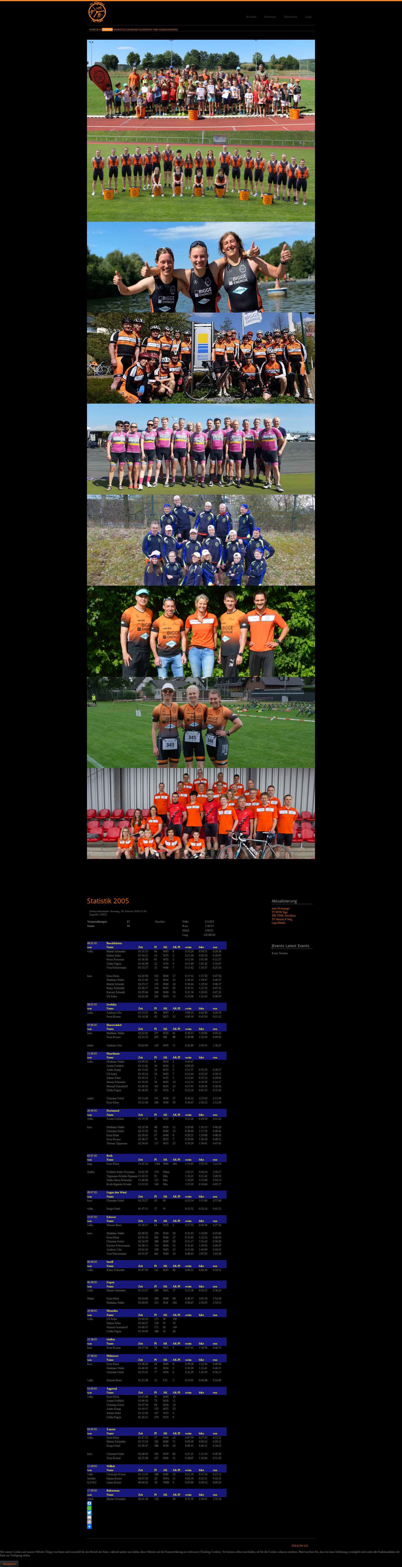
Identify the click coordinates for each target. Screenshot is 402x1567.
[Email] (174, 1517)
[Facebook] (174, 1503)
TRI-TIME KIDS (156, 29)
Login (308, 16)
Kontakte (251, 16)
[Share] (174, 1526)
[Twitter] (174, 1512)
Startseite (95, 29)
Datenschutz (290, 16)
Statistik (107, 29)
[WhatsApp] (174, 1508)
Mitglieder (141, 29)
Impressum (270, 16)
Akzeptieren (9, 1564)
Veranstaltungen (124, 29)
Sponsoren (171, 29)
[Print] (174, 1522)
